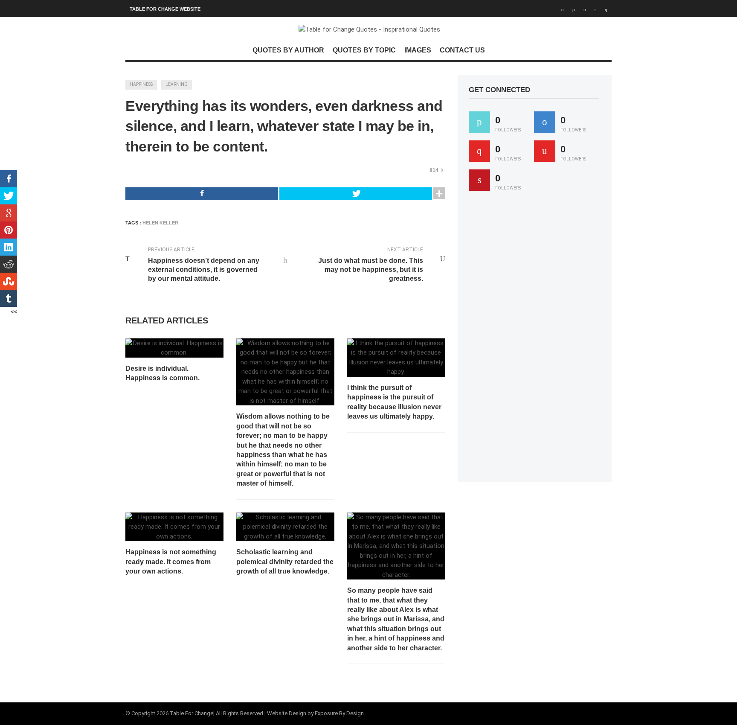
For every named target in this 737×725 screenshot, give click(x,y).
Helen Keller (160, 222)
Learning (176, 84)
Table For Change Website (165, 9)
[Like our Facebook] (544, 122)
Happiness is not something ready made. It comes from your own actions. (170, 561)
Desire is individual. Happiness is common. (162, 373)
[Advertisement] (533, 340)
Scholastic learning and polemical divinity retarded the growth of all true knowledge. (285, 561)
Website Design (286, 713)
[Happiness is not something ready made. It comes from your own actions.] (174, 527)
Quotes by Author (288, 50)
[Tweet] (355, 193)
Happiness (141, 84)
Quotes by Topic (364, 50)
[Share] (201, 193)
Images (417, 50)
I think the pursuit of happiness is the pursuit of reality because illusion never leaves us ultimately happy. (394, 402)
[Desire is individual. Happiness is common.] (174, 348)
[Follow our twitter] (479, 122)
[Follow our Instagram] (544, 151)
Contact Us (462, 50)
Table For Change (191, 713)
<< (13, 311)
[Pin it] (479, 180)
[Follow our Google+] (479, 151)
